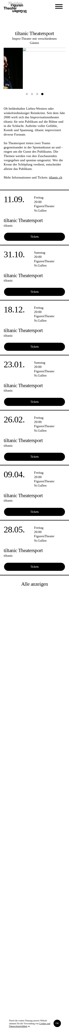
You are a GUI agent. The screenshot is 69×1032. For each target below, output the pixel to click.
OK (57, 1023)
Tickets (34, 236)
